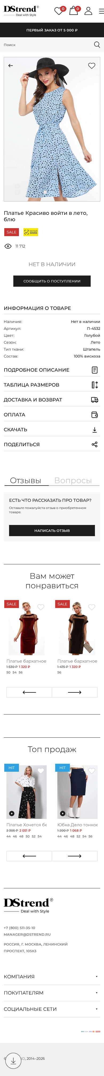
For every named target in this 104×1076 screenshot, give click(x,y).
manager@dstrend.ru (27, 934)
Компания (20, 977)
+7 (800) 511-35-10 (19, 928)
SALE (11, 232)
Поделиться (22, 444)
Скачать (15, 430)
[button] (17, 186)
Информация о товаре (37, 308)
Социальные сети (31, 1009)
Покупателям (24, 993)
